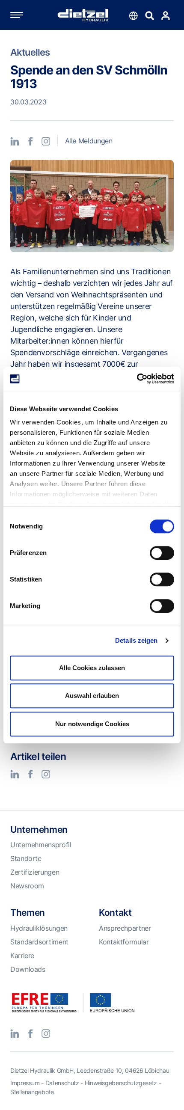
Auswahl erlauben (92, 695)
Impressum (25, 1082)
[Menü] (25, 15)
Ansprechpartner (125, 928)
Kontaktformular (124, 942)
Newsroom (27, 885)
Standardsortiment (39, 942)
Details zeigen (136, 640)
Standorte (26, 858)
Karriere (22, 955)
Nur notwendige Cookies (92, 723)
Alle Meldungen (89, 141)
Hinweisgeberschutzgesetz (121, 1082)
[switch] (162, 553)
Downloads (27, 969)
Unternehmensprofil (40, 844)
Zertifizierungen (34, 872)
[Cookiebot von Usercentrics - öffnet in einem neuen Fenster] (136, 378)
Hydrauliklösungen (39, 928)
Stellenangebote (32, 1091)
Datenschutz (62, 1082)
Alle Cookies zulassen (92, 667)
